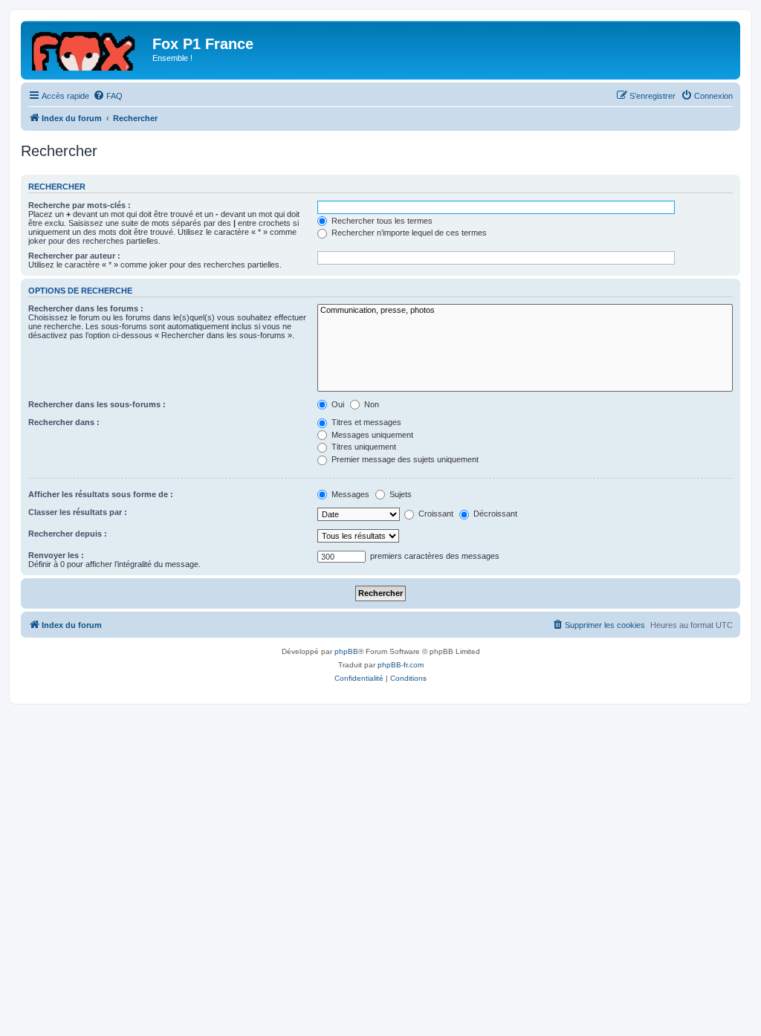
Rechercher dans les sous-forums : (97, 404)
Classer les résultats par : (77, 512)
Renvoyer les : (56, 555)
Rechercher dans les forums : (85, 308)
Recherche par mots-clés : (79, 205)
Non (370, 404)
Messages (349, 494)
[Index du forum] (88, 48)
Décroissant (494, 513)
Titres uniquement (362, 446)
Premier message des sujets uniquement (404, 459)
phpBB (346, 651)
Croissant (434, 513)
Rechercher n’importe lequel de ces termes (408, 232)
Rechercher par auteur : (74, 255)
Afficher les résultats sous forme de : (100, 494)
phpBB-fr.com (401, 665)
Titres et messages (365, 422)
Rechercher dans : (64, 422)
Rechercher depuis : (67, 533)
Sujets (399, 494)
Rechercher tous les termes (381, 220)
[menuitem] (108, 96)
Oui (336, 404)
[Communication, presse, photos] (525, 310)
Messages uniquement (371, 434)
